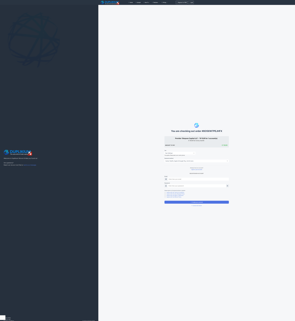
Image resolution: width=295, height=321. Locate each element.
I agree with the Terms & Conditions (175, 192)
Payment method (168, 158)
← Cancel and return (197, 205)
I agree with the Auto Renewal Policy (175, 194)
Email (165, 176)
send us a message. (30, 165)
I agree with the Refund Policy (173, 197)
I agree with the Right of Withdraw (174, 195)
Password (167, 183)
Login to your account (196, 169)
